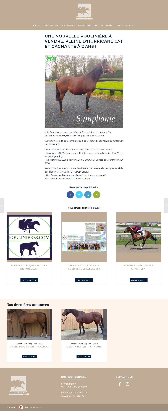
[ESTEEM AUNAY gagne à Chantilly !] (138, 237)
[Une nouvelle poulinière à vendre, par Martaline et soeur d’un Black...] (166, 205)
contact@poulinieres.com (74, 392)
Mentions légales (33, 407)
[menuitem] (36, 25)
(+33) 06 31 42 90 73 (76, 387)
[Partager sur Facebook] (70, 194)
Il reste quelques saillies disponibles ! (29, 267)
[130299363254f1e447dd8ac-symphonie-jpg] (84, 91)
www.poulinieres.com (72, 396)
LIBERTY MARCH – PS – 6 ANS (84, 347)
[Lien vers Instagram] (127, 384)
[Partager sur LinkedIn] (87, 194)
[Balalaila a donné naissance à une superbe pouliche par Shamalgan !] (2, 205)
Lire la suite (28, 280)
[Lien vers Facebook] (119, 384)
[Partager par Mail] (96, 194)
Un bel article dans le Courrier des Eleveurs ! (84, 267)
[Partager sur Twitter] (79, 194)
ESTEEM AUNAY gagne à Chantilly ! (139, 267)
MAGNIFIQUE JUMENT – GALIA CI (29, 347)
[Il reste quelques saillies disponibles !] (29, 237)
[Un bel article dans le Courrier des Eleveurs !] (84, 237)
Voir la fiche (29, 356)
